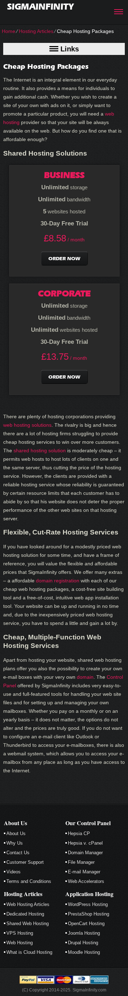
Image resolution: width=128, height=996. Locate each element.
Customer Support (25, 862)
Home (8, 31)
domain (85, 677)
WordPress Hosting (88, 904)
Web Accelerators (86, 881)
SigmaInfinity (40, 6)
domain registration (57, 580)
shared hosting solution (40, 450)
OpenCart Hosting (86, 923)
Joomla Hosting (84, 933)
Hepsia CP (79, 833)
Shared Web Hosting (27, 923)
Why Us (14, 843)
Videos (13, 871)
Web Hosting (19, 942)
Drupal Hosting (83, 942)
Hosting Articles (36, 31)
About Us (16, 833)
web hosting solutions (27, 425)
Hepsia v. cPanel (85, 843)
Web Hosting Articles (27, 904)
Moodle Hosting (84, 952)
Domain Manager (85, 852)
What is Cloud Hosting (29, 952)
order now (64, 259)
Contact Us (18, 852)
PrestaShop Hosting (88, 914)
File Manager (81, 862)
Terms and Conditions (28, 881)
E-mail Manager (84, 871)
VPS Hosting (19, 933)
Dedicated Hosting (25, 914)
